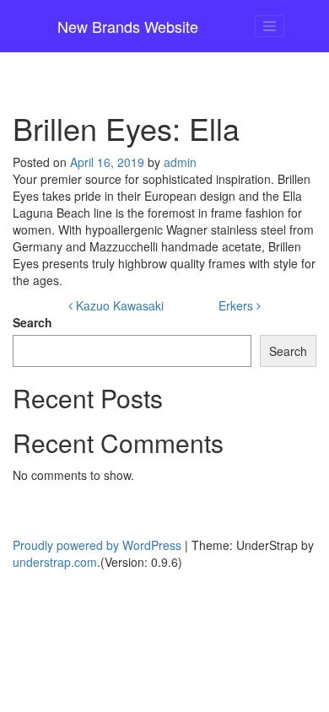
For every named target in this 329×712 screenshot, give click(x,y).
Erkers (237, 305)
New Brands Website (127, 26)
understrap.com (55, 561)
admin (180, 162)
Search (32, 322)
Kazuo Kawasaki (118, 305)
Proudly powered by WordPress (97, 545)
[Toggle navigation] (270, 26)
